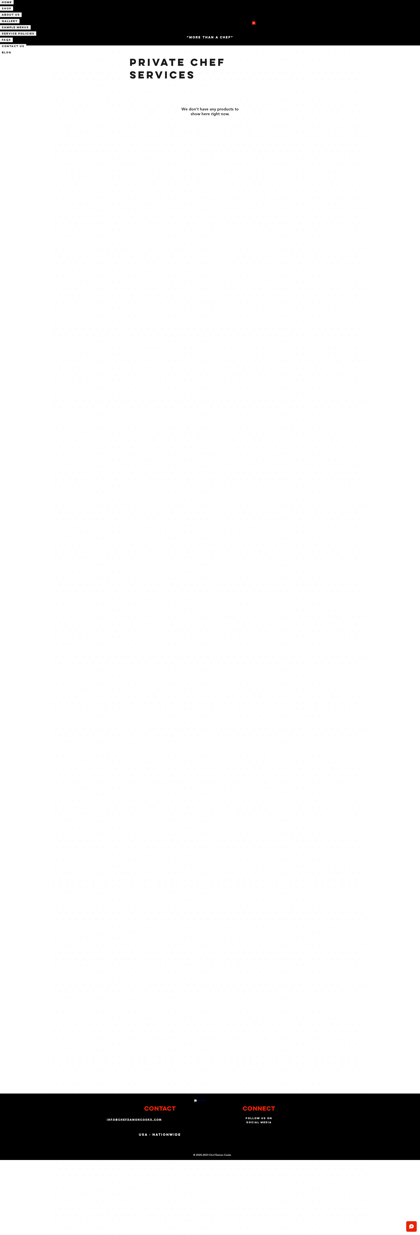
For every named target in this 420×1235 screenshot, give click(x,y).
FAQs (6, 39)
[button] (254, 22)
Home (7, 2)
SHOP (6, 8)
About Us (11, 14)
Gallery (10, 21)
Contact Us (13, 46)
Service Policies (18, 33)
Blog (6, 52)
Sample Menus (15, 27)
